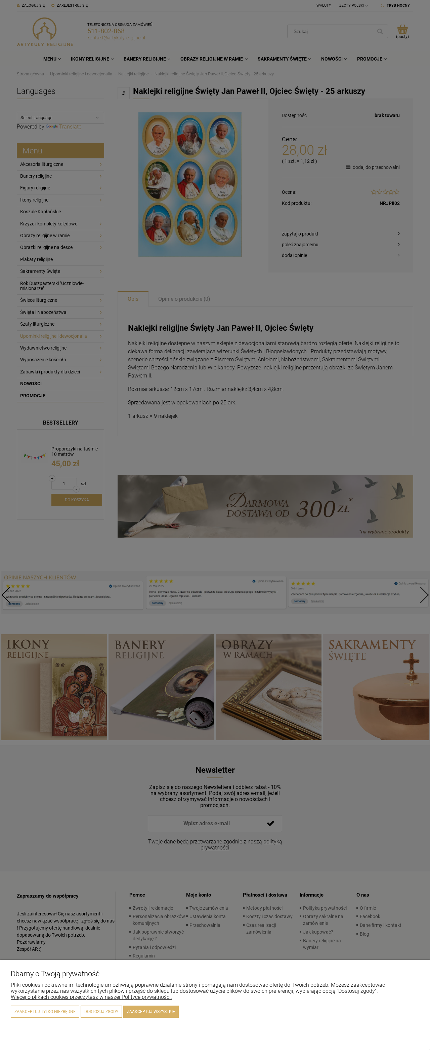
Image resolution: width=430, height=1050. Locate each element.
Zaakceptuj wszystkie (151, 1011)
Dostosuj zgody (101, 1011)
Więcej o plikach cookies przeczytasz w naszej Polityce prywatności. (91, 997)
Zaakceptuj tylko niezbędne (45, 1011)
